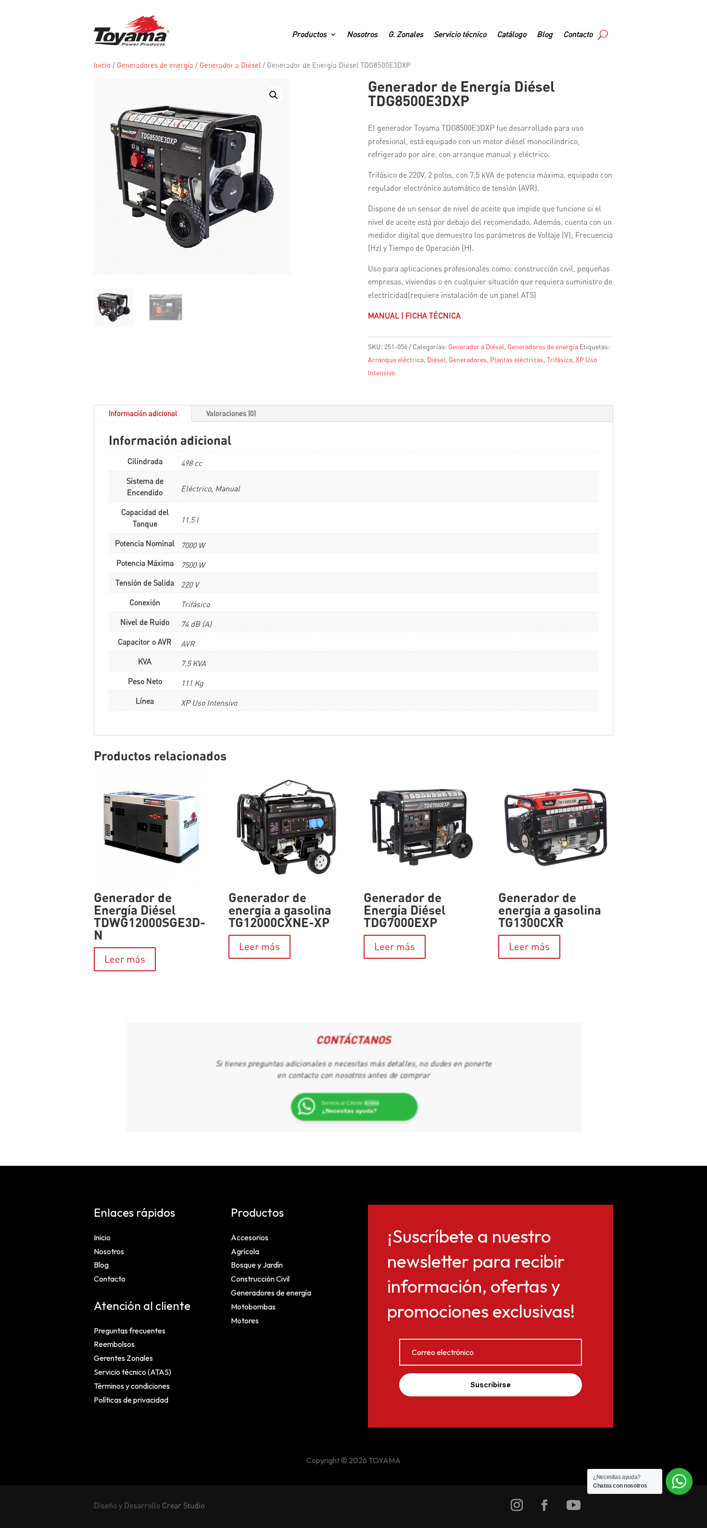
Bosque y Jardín (257, 1265)
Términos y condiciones (132, 1386)
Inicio (102, 65)
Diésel (436, 359)
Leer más (124, 959)
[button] (273, 95)
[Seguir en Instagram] (517, 1505)
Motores (245, 1320)
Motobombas (253, 1306)
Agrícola (245, 1251)
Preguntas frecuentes (129, 1330)
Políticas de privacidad (131, 1400)
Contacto (578, 35)
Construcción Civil (260, 1279)
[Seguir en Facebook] (544, 1505)
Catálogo (511, 35)
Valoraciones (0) (231, 413)
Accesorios (249, 1237)
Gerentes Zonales (123, 1358)
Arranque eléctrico (396, 359)
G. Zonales (405, 35)
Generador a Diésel (230, 65)
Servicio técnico (460, 35)
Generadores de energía (155, 65)
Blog (545, 35)
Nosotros (362, 35)
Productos (309, 35)
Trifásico (559, 359)
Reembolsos (114, 1344)
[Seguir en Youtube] (574, 1505)
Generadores (468, 359)
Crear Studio (183, 1505)
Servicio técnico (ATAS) (132, 1372)
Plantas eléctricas (516, 359)
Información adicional (143, 413)
